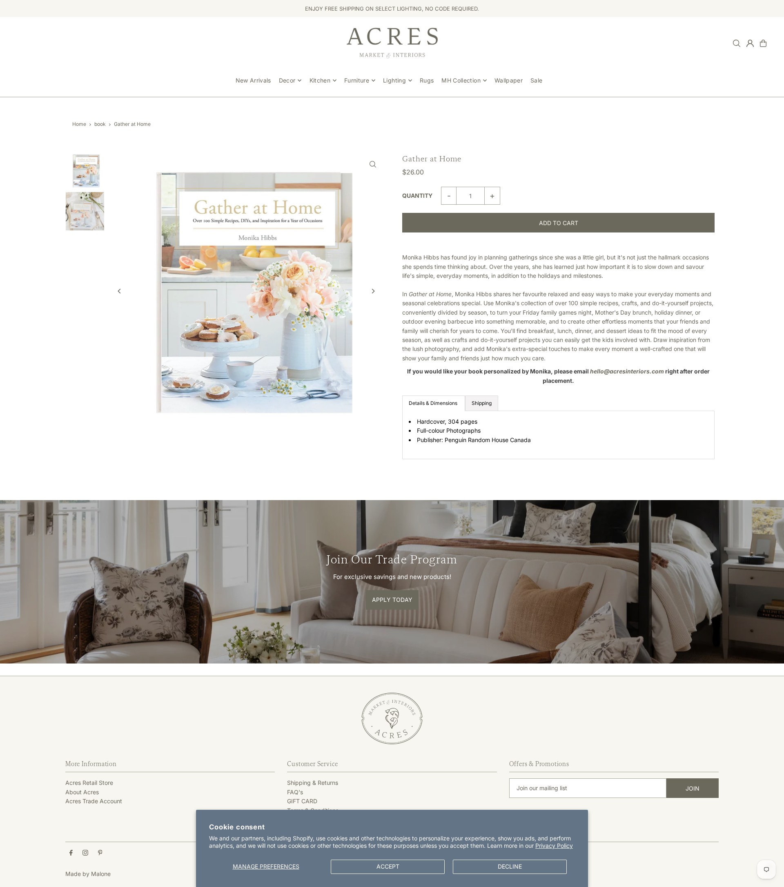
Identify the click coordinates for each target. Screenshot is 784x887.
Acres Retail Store (89, 782)
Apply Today (392, 599)
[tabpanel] (558, 435)
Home (79, 124)
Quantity (417, 195)
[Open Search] (736, 43)
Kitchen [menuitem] (320, 80)
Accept (387, 866)
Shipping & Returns (312, 782)
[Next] (372, 291)
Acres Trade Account (93, 801)
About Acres (82, 792)
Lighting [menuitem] (394, 80)
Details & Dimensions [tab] (434, 403)
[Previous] (119, 291)
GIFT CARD (302, 801)
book (100, 124)
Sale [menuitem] (536, 80)
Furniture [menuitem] (356, 80)
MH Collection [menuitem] (461, 80)
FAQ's (295, 792)
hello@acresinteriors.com (627, 371)
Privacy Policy (554, 845)
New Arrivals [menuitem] (253, 80)
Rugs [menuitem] (427, 80)
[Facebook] (71, 853)
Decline (510, 866)
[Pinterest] (100, 853)
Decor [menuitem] (287, 80)
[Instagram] (85, 853)
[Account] (750, 43)
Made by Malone (88, 873)
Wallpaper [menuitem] (508, 80)
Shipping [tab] (482, 403)
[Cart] (763, 43)
